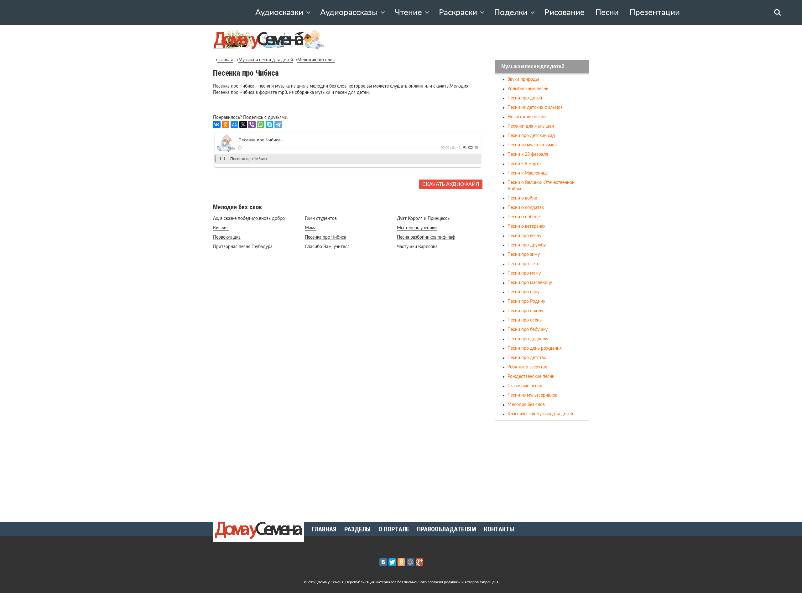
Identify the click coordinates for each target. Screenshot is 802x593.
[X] (243, 124)
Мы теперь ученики (417, 228)
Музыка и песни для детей (265, 60)
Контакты (499, 529)
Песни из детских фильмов (535, 107)
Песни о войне (522, 198)
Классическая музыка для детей (540, 414)
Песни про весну (524, 236)
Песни (607, 12)
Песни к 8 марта (524, 164)
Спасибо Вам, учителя (327, 247)
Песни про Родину (526, 301)
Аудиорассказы (349, 12)
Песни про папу (523, 292)
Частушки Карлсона (417, 247)
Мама (310, 228)
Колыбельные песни (528, 89)
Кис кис (221, 228)
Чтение (408, 12)
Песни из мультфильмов (532, 145)
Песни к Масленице (528, 173)
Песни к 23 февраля (528, 154)
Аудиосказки (279, 12)
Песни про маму (524, 273)
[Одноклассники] (225, 124)
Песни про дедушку (528, 339)
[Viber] (252, 124)
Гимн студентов (321, 218)
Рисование (564, 12)
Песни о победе (524, 217)
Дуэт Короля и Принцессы (423, 218)
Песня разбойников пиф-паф (426, 237)
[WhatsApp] (260, 124)
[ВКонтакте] (217, 124)
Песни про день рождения (535, 348)
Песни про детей (525, 98)
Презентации (654, 12)
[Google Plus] (419, 562)
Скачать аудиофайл (450, 184)
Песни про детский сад (531, 136)
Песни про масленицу (530, 283)
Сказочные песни (525, 386)
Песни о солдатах (526, 207)
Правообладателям (446, 529)
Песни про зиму (524, 254)
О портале (393, 529)
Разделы (357, 529)
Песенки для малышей (531, 126)
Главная (225, 60)
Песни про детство (527, 358)
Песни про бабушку (528, 329)
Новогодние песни (527, 117)
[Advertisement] (542, 469)
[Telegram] (278, 124)
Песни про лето (523, 264)
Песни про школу (525, 311)
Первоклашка (227, 237)
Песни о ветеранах (526, 226)
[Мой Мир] (234, 124)
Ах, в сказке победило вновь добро (249, 218)
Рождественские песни (531, 376)
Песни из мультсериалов (532, 395)
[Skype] (269, 124)
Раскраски (458, 12)
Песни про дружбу (527, 245)
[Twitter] (392, 562)
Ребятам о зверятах (527, 367)
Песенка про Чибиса (325, 237)
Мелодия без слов (316, 60)
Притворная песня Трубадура (243, 247)
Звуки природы (523, 79)
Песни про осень (525, 320)
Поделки (511, 12)
